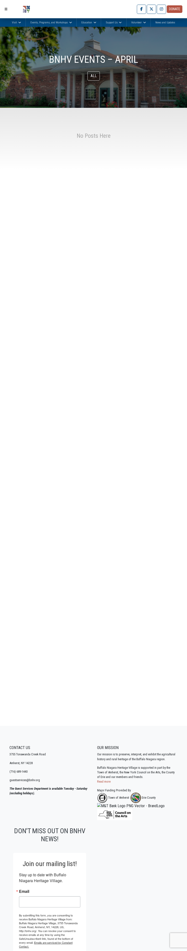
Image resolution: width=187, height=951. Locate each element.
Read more (104, 781)
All (94, 75)
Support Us (112, 22)
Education (87, 22)
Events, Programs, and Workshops (49, 22)
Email (24, 891)
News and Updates (165, 22)
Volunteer (136, 22)
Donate (174, 9)
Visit (15, 22)
